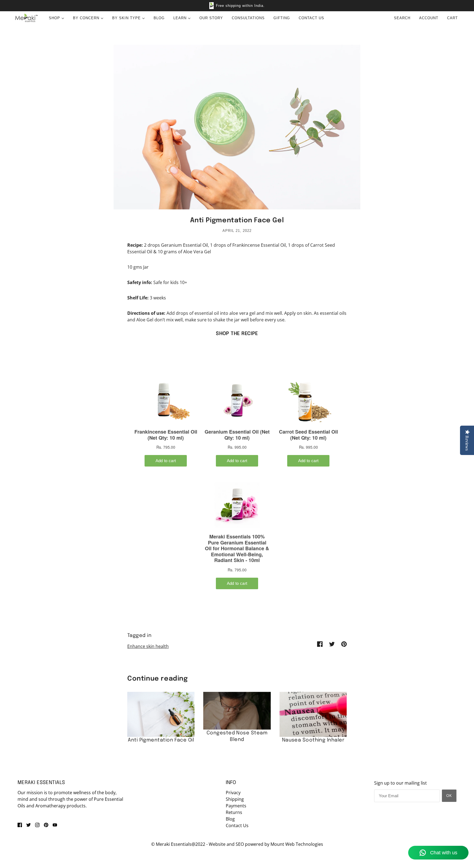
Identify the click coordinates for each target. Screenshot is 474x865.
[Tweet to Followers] (332, 643)
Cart (453, 18)
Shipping (235, 799)
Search (402, 18)
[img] (19, 824)
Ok (449, 796)
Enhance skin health (148, 646)
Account (428, 18)
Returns (234, 812)
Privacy (233, 793)
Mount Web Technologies (296, 844)
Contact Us (237, 825)
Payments (236, 806)
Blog (230, 819)
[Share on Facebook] (320, 643)
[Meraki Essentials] (26, 18)
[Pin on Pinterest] (344, 643)
